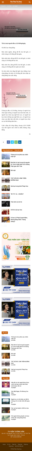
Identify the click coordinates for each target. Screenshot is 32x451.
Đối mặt (13, 170)
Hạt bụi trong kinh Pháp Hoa (19, 186)
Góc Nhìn (9, 6)
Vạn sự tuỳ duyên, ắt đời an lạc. (20, 408)
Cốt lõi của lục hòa (16, 210)
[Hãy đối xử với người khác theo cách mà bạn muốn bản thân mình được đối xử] (6, 384)
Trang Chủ (3, 6)
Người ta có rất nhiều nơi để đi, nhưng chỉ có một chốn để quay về (20, 401)
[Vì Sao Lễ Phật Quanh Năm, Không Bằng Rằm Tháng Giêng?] (6, 219)
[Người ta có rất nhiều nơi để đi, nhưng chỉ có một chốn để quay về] (6, 401)
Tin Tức (9, 444)
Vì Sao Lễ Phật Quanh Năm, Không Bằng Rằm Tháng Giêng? (19, 219)
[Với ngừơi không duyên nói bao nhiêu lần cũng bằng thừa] (6, 418)
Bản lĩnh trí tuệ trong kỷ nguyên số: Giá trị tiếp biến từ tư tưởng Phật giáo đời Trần (20, 164)
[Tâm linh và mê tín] (6, 204)
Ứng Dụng (11, 446)
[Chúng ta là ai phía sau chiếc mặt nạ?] (6, 156)
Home (4, 444)
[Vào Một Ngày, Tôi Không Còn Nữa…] (6, 393)
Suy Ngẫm (15, 6)
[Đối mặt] (6, 172)
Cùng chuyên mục (8, 150)
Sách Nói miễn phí (19, 446)
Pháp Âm (14, 444)
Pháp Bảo (20, 444)
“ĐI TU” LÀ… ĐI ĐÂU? (17, 194)
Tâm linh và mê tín (16, 202)
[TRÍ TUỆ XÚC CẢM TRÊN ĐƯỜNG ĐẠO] (6, 180)
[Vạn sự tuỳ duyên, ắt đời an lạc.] (6, 410)
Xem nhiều (6, 378)
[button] (29, 2)
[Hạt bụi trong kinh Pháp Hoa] (6, 188)
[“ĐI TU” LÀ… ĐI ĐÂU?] (6, 196)
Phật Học (26, 444)
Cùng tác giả (18, 150)
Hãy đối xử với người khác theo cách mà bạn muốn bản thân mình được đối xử (20, 384)
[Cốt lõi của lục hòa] (6, 212)
